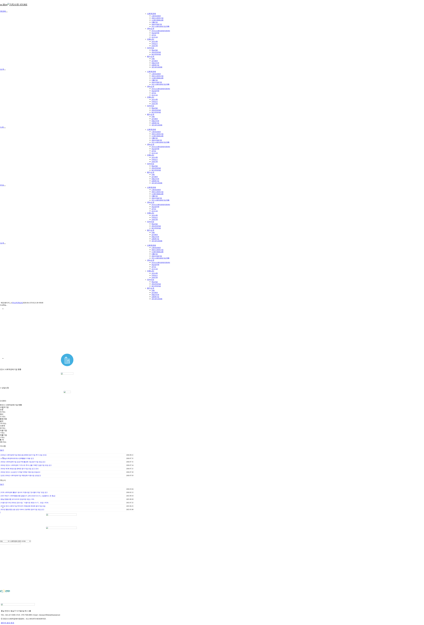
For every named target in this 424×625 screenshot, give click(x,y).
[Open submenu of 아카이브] (5, 185)
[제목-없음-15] (61, 515)
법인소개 (150, 56)
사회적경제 (151, 14)
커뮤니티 (150, 39)
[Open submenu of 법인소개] (5, 243)
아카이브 (150, 48)
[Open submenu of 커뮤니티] (5, 127)
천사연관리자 (17, 303)
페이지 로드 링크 (7, 623)
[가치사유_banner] (61, 528)
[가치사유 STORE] (17, 4)
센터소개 (150, 28)
